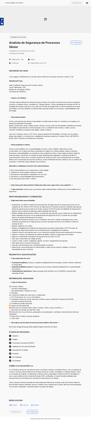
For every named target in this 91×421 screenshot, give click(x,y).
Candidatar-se (76, 3)
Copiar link (77, 42)
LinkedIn (14, 405)
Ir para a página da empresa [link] (14, 3)
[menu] (87, 3)
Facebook (25, 405)
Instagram (36, 405)
